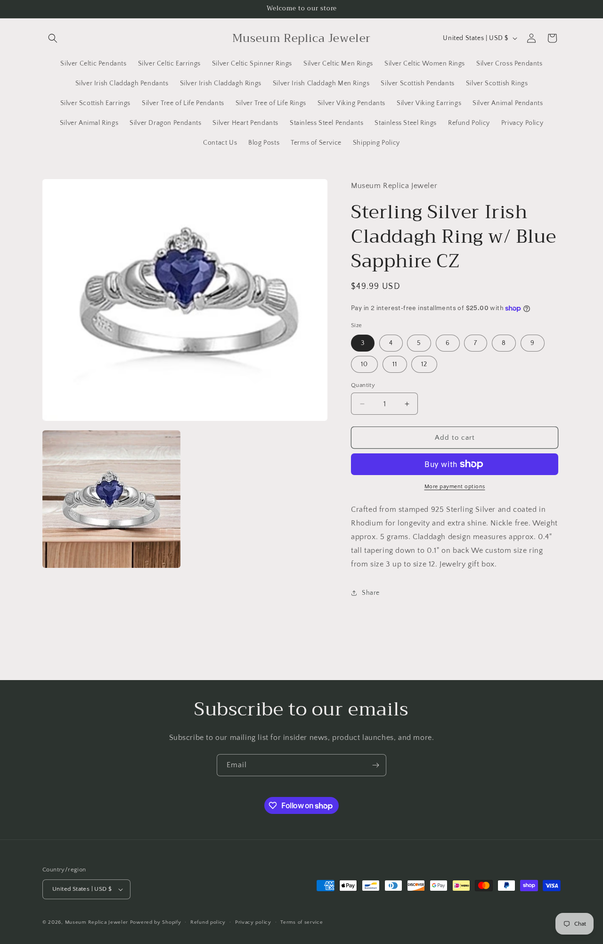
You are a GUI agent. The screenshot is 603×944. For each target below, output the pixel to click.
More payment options (454, 487)
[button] (52, 38)
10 (364, 364)
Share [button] (371, 593)
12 (424, 364)
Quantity (363, 385)
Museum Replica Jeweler (96, 922)
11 (394, 364)
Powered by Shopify (155, 922)
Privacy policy (253, 922)
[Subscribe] (375, 765)
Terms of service (301, 922)
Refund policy (208, 922)
